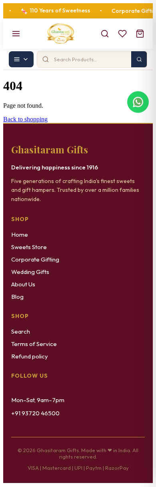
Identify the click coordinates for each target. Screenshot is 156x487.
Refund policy (29, 356)
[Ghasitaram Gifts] (61, 33)
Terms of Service (34, 344)
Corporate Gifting (35, 259)
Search (20, 331)
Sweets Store (29, 247)
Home (19, 234)
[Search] (104, 33)
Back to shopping (25, 119)
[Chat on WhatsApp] (138, 103)
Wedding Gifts (30, 272)
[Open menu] (16, 33)
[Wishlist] (122, 33)
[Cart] (140, 33)
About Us (23, 284)
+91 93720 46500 (35, 413)
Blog (17, 296)
